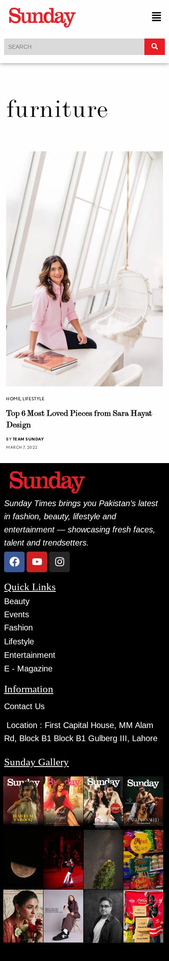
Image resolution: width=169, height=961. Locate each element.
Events (16, 614)
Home (13, 399)
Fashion (18, 627)
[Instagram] (59, 562)
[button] (156, 17)
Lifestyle (33, 399)
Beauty (17, 601)
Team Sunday (28, 438)
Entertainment (29, 655)
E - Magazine (28, 668)
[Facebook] (14, 562)
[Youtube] (37, 562)
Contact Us (24, 706)
